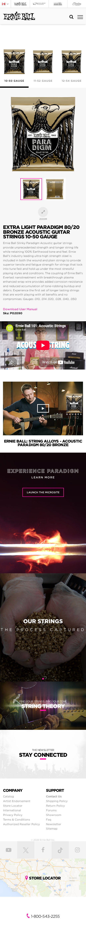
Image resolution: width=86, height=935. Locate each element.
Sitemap (51, 828)
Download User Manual (20, 309)
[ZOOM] (43, 212)
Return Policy (55, 805)
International (12, 810)
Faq (48, 819)
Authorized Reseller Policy (21, 824)
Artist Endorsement (16, 801)
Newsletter (53, 824)
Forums (51, 810)
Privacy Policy (12, 815)
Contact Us (54, 796)
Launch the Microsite (43, 492)
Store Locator (12, 805)
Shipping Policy (57, 801)
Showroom (53, 815)
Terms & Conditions (16, 819)
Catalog (8, 796)
